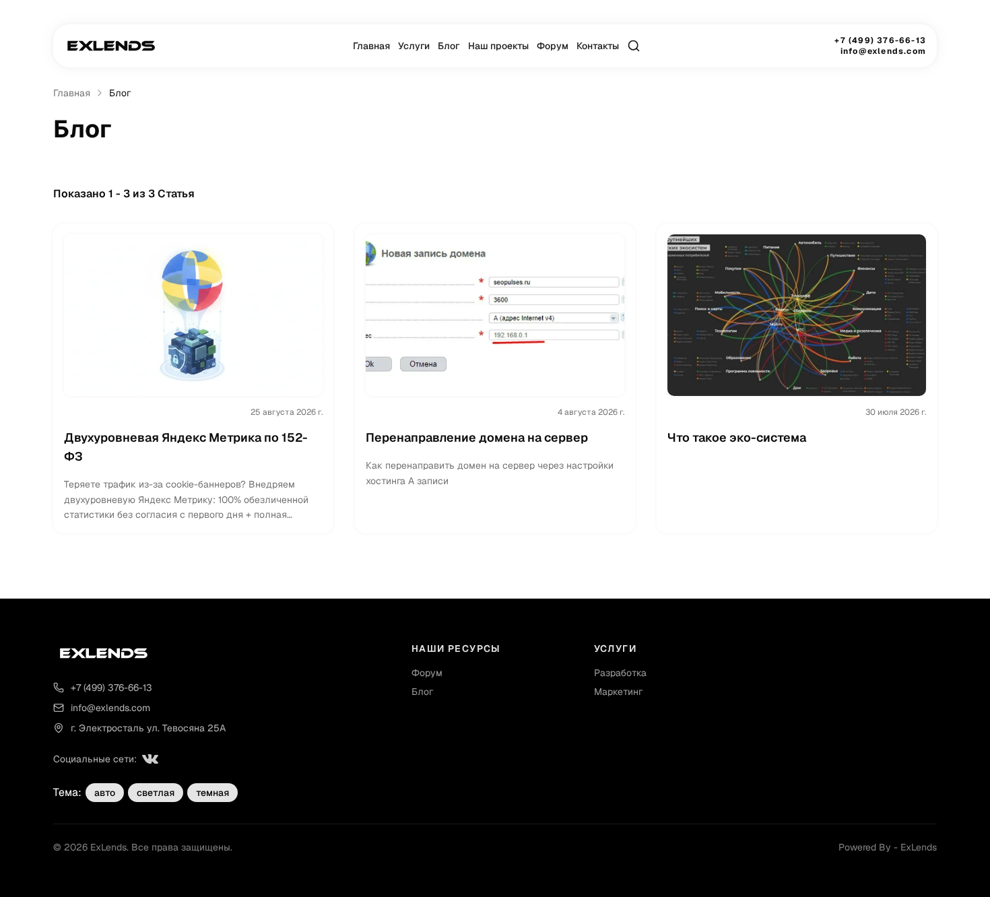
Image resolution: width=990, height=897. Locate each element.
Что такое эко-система (736, 437)
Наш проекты (498, 46)
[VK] (150, 759)
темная (212, 793)
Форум (552, 46)
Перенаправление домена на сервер (477, 437)
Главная (371, 46)
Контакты (597, 46)
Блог (449, 46)
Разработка (620, 673)
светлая (155, 793)
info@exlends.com (883, 51)
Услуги (414, 46)
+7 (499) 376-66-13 (880, 40)
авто (104, 793)
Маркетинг (618, 692)
